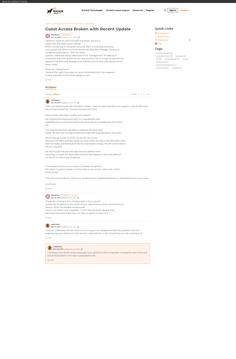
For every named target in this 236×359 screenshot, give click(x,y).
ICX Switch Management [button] (166, 65)
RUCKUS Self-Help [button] (164, 53)
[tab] (51, 87)
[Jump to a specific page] (148, 94)
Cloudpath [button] (181, 56)
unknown (55, 100)
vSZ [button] (185, 59)
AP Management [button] (172, 59)
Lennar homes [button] (162, 68)
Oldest (56, 94)
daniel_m (55, 35)
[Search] (165, 10)
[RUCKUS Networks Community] (55, 10)
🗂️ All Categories (162, 33)
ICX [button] (158, 59)
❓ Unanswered (173, 40)
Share (48, 80)
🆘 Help (158, 43)
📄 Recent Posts (162, 37)
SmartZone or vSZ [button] (164, 56)
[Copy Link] (78, 37)
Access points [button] (162, 62)
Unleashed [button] (176, 68)
